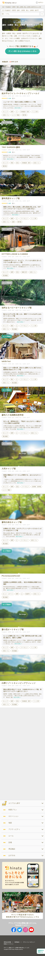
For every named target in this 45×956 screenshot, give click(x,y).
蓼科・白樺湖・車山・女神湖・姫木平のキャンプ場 (29, 6)
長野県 (13, 6)
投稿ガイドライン (9, 944)
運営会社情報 (7, 942)
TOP (3, 6)
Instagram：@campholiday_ (10, 411)
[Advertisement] (22, 730)
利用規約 (17, 942)
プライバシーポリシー (29, 942)
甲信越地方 (8, 6)
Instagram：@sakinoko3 (9, 357)
